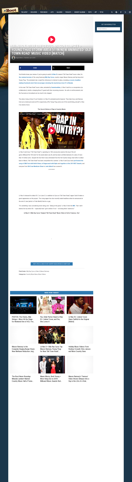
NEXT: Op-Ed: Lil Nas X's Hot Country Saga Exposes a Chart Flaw (51, 264)
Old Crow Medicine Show (35, 166)
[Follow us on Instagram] (130, 12)
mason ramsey (44, 271)
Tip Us (101, 12)
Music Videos (42, 274)
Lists (52, 12)
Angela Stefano (19, 57)
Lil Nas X (54, 74)
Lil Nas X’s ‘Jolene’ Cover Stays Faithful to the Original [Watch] (79, 319)
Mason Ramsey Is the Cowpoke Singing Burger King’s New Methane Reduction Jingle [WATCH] (23, 349)
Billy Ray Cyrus (49, 77)
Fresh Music (44, 12)
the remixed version (25, 77)
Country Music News (32, 274)
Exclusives (34, 12)
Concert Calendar (79, 12)
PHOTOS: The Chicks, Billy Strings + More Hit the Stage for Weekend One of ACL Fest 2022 (23, 319)
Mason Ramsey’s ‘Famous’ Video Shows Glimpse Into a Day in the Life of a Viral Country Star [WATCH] (79, 378)
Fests (90, 12)
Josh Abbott (49, 166)
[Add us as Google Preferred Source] (116, 12)
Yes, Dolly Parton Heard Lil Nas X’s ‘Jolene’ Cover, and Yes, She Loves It (51, 319)
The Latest (24, 12)
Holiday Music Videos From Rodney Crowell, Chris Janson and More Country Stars (80, 349)
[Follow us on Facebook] (121, 12)
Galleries (59, 12)
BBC (74, 206)
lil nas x (37, 271)
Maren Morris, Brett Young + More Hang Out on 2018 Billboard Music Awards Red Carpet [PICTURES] (50, 378)
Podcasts (68, 12)
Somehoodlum (55, 87)
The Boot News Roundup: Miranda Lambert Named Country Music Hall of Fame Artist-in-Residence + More (22, 378)
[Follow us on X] (125, 12)
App (96, 12)
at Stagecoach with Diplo (49, 163)
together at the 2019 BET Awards (71, 163)
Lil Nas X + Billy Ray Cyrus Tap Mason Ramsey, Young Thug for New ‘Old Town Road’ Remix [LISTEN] (51, 349)
